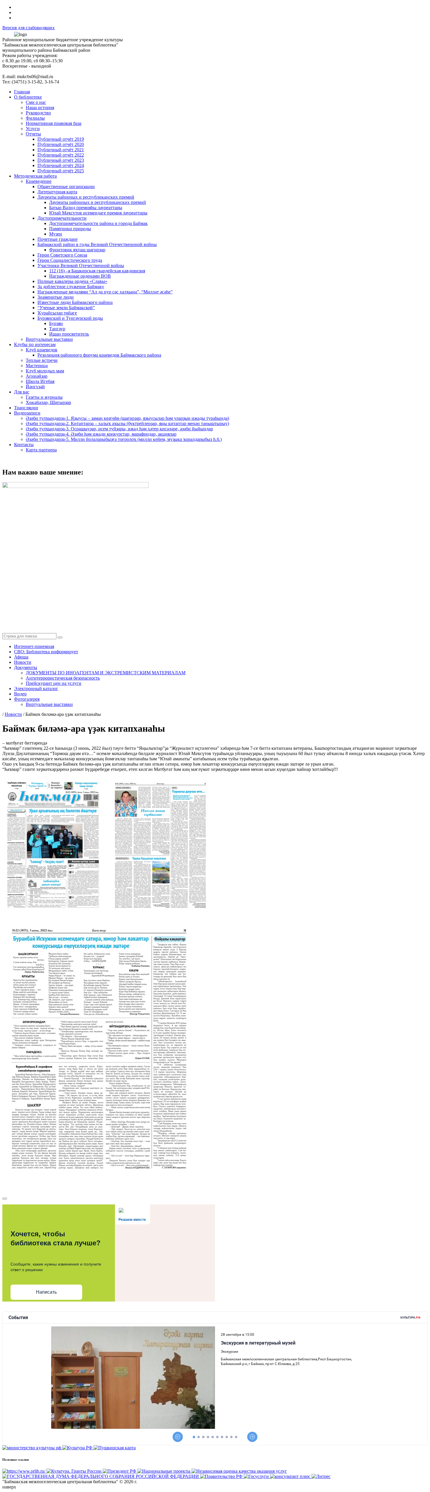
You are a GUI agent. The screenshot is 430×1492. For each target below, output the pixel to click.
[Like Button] (4, 1198)
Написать (46, 1292)
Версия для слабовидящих (28, 27)
